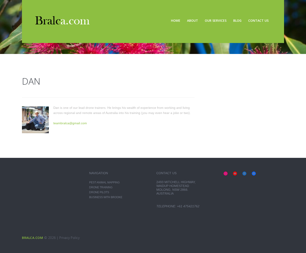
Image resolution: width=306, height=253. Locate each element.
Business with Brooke (105, 197)
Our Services (215, 20)
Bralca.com (32, 238)
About (192, 20)
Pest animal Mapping (104, 182)
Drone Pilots (99, 192)
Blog (237, 20)
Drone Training (100, 187)
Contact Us (258, 20)
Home (175, 20)
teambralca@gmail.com (70, 123)
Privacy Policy (69, 238)
